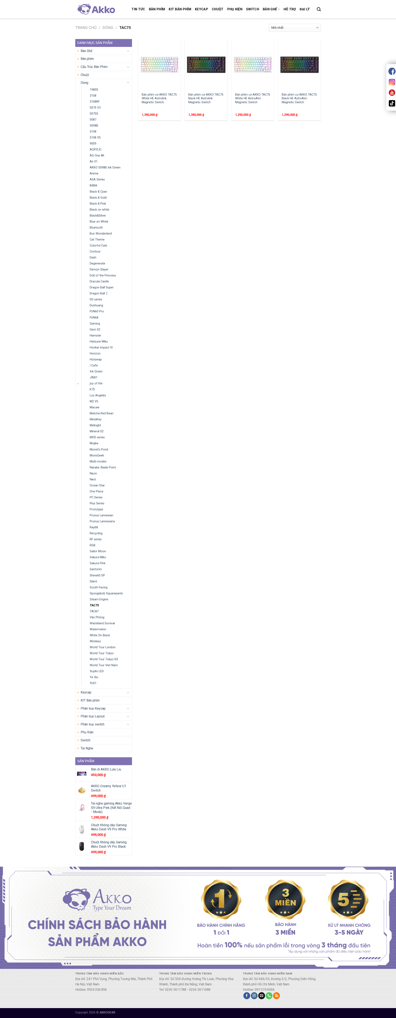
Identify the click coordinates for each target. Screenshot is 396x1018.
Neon (93, 473)
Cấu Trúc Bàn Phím (94, 67)
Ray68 (94, 527)
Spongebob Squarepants (106, 593)
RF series (96, 539)
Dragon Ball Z (99, 293)
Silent (93, 581)
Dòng (108, 27)
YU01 (93, 683)
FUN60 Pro (97, 311)
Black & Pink (98, 203)
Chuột (218, 9)
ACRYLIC (95, 149)
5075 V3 (95, 107)
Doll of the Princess (103, 275)
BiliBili (93, 185)
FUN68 (94, 317)
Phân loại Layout (93, 716)
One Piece (96, 491)
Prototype (96, 509)
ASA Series (97, 179)
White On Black (100, 635)
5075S (94, 113)
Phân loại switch (92, 724)
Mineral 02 (97, 431)
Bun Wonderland (101, 233)
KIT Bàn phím (180, 9)
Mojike (94, 443)
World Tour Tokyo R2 (104, 659)
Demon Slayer (99, 269)
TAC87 (94, 611)
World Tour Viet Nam (104, 665)
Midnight (95, 425)
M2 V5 (94, 401)
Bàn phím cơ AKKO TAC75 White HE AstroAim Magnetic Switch (252, 98)
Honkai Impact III (101, 347)
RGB (92, 545)
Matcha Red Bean (101, 413)
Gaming (95, 323)
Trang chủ (86, 27)
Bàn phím (157, 9)
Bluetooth (96, 227)
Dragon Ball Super (102, 287)
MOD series (97, 437)
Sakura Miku (98, 557)
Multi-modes (98, 461)
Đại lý (305, 9)
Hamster (95, 335)
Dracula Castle (99, 281)
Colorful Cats (98, 245)
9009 (93, 143)
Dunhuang (96, 305)
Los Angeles (98, 395)
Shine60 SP (97, 575)
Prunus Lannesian (101, 515)
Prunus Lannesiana (102, 521)
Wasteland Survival (102, 623)
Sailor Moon (98, 551)
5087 (93, 119)
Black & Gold (98, 197)
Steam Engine (99, 599)
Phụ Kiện (235, 9)
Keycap (201, 9)
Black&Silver (98, 215)
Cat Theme (97, 239)
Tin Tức (138, 9)
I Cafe (94, 365)
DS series (96, 299)
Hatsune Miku (99, 341)
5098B (94, 125)
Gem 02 (95, 329)
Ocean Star (97, 485)
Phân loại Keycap (93, 708)
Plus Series (97, 503)
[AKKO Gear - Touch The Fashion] (96, 9)
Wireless (95, 641)
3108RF (95, 101)
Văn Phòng (97, 617)
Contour (95, 251)
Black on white (99, 209)
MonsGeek (97, 455)
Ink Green (96, 371)
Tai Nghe (87, 748)
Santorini (96, 569)
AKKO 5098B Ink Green (105, 167)
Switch (252, 9)
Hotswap (96, 359)
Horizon (95, 353)
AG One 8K (97, 155)
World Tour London (103, 647)
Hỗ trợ (290, 9)
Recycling (96, 533)
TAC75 (94, 605)
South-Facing (98, 587)
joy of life (96, 383)
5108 (93, 131)
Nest (93, 479)
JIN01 (94, 377)
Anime (94, 173)
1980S (94, 89)
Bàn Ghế (270, 9)
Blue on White (99, 221)
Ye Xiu (94, 677)
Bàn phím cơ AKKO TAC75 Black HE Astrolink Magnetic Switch (205, 98)
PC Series (96, 497)
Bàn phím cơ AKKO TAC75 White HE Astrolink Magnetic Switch (159, 98)
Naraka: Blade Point (103, 467)
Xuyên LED (97, 671)
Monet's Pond (99, 449)
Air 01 (94, 161)
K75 (92, 389)
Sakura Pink (97, 563)
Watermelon (98, 629)
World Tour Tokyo (102, 653)
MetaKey (95, 419)
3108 (93, 95)
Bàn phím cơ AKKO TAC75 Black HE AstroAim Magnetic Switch (299, 98)
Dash (93, 257)
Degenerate (97, 263)
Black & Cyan (98, 191)
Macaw (94, 407)
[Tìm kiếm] (319, 9)
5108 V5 (95, 137)
